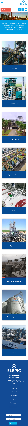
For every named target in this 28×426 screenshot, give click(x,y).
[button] (2, 2)
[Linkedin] (23, 9)
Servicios (14, 392)
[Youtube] (26, 9)
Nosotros (14, 388)
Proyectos (14, 395)
